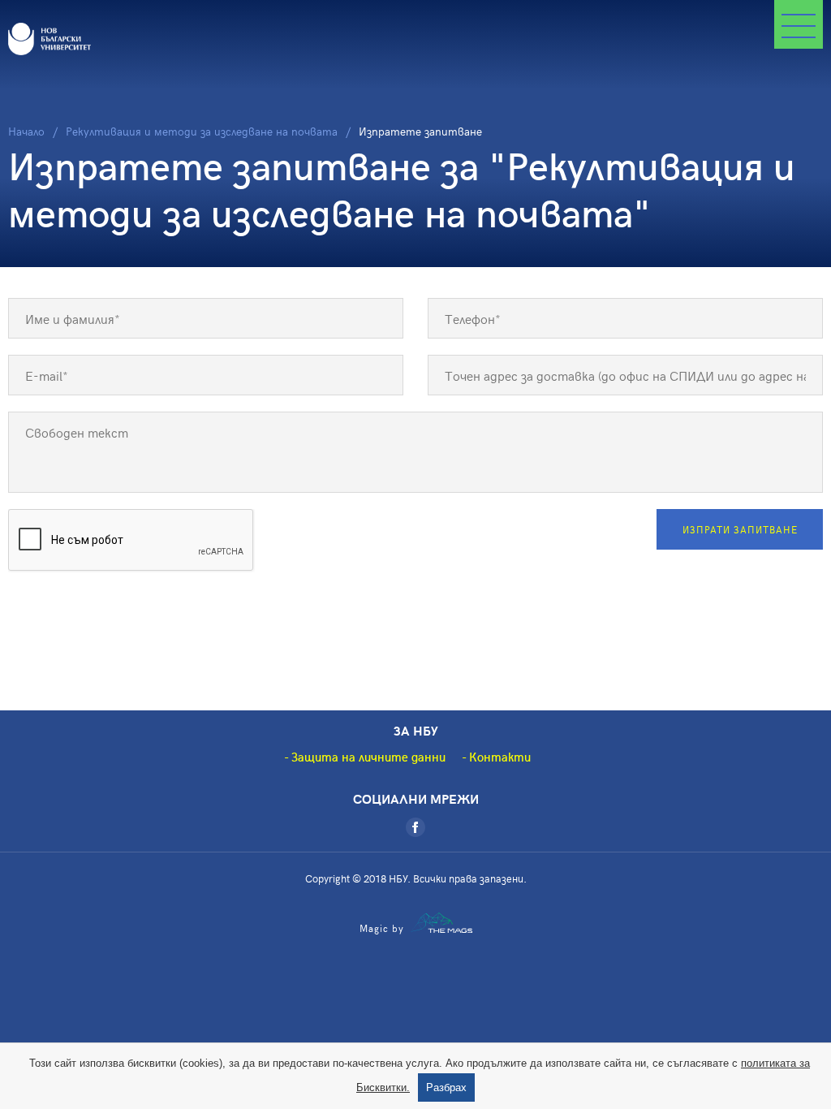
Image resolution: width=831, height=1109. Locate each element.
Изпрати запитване (740, 529)
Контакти (500, 757)
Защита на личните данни (368, 757)
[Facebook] (415, 827)
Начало (26, 131)
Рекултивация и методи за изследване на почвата (202, 131)
